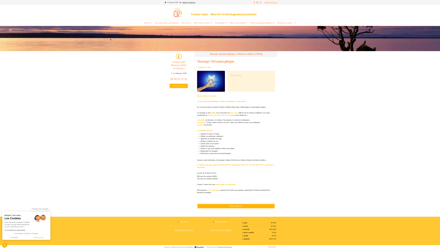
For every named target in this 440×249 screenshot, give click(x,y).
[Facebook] (254, 3)
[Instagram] (260, 3)
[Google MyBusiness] (257, 3)
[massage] (211, 81)
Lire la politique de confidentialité (15, 230)
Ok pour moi (38, 237)
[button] (5, 245)
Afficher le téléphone (188, 2)
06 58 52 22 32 (178, 79)
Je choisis (14, 237)
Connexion (272, 247)
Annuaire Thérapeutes (225, 247)
